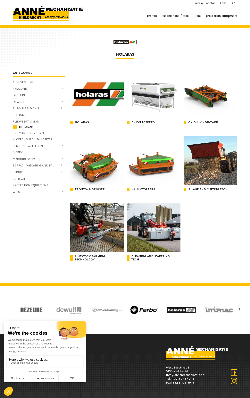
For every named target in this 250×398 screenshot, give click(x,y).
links (223, 3)
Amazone (20, 88)
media (199, 3)
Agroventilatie (24, 82)
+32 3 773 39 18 (183, 382)
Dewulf (19, 102)
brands (152, 16)
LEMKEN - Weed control (31, 146)
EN (233, 2)
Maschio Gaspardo (27, 159)
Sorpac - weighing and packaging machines (39, 165)
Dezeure (19, 95)
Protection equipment (30, 185)
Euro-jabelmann (26, 108)
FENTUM (19, 115)
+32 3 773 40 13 (183, 378)
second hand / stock (176, 16)
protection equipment (221, 16)
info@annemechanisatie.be (185, 375)
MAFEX (18, 152)
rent (198, 16)
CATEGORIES (22, 73)
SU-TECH (19, 179)
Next (130, 310)
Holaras (26, 127)
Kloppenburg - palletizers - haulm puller (39, 139)
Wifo (16, 192)
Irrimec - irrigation (28, 132)
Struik (18, 172)
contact (211, 3)
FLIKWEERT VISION (26, 121)
